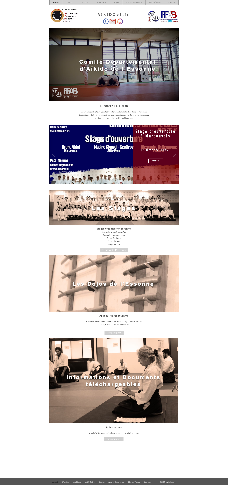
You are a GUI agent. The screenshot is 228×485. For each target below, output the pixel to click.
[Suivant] (174, 154)
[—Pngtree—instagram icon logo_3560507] (120, 21)
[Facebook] (105, 21)
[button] (155, 165)
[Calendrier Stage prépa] (112, 180)
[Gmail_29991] (112, 21)
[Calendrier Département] (115, 180)
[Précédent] (53, 154)
